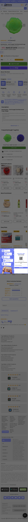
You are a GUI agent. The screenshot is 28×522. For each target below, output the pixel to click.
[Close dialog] (27, 249)
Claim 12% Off (21, 267)
